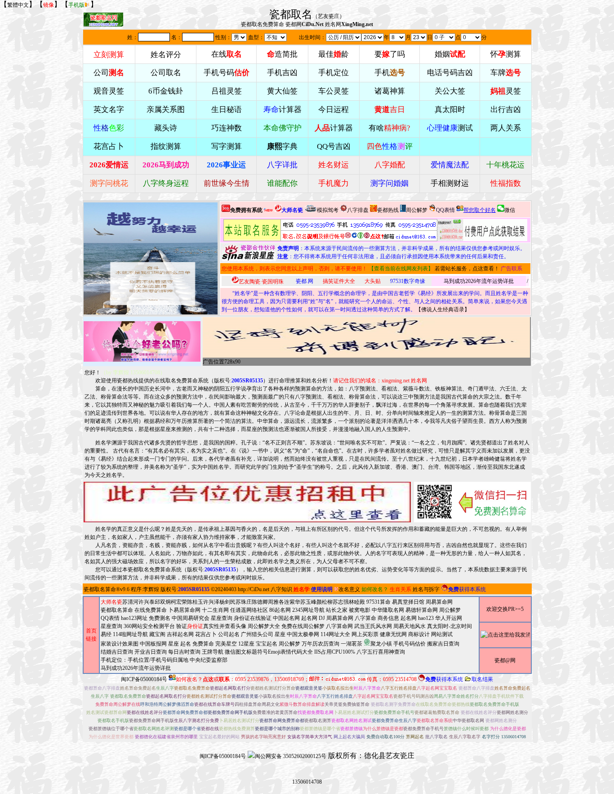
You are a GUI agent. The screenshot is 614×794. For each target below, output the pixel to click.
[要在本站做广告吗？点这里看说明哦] (247, 502)
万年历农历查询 (320, 644)
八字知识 (281, 589)
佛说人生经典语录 (442, 309)
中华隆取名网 (388, 610)
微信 (509, 210)
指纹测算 (166, 146)
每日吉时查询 (184, 652)
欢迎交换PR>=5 (505, 609)
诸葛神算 (389, 91)
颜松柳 (324, 602)
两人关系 (505, 128)
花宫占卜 (206, 634)
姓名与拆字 (426, 589)
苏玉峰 (308, 602)
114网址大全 (335, 634)
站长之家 (336, 610)
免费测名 (159, 618)
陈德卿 (260, 602)
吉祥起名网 (180, 634)
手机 (389, 72)
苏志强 (341, 602)
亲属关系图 (166, 109)
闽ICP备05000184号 (144, 679)
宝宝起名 (266, 644)
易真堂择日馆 (408, 602)
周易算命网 (339, 618)
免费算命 (203, 644)
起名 (185, 644)
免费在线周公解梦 (303, 626)
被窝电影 (359, 610)
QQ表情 (110, 618)
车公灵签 (333, 91)
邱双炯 (163, 602)
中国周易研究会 (190, 618)
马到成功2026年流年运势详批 (479, 281)
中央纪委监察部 (208, 660)
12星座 (246, 644)
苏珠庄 (244, 602)
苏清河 (130, 602)
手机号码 (226, 72)
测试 (450, 128)
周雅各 (276, 602)
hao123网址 (134, 618)
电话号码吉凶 (450, 72)
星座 (280, 634)
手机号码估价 (409, 644)
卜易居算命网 (184, 610)
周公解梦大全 (264, 626)
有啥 (389, 128)
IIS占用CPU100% (334, 652)
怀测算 (505, 54)
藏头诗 (165, 128)
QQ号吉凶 (334, 146)
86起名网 (280, 610)
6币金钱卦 (165, 91)
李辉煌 (151, 589)
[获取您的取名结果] (482, 230)
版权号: (238, 380)
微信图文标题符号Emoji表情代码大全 (269, 652)
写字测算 (226, 146)
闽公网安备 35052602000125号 (290, 756)
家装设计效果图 (119, 644)
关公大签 (450, 91)
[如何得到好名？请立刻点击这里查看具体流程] (330, 230)
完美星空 (226, 644)
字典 (282, 146)
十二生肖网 (215, 610)
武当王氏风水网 (373, 626)
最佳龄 (333, 54)
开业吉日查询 (150, 652)
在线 (226, 54)
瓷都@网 (505, 660)
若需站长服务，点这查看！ (467, 268)
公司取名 (166, 72)
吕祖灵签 (226, 91)
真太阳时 (450, 109)
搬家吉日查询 (443, 644)
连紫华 (292, 602)
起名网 (309, 618)
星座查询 (111, 626)
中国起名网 (286, 618)
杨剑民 (227, 602)
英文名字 (108, 109)
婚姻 (450, 54)
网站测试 (442, 634)
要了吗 (389, 54)
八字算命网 (339, 626)
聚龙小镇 (381, 644)
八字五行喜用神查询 (380, 652)
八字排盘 (358, 210)
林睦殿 (357, 602)
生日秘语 (226, 109)
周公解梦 (416, 210)
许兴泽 (211, 602)
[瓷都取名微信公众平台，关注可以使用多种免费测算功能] (472, 502)
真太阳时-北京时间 (449, 626)
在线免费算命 (150, 610)
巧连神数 (226, 128)
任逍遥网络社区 (249, 610)
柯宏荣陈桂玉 (187, 602)
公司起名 (229, 634)
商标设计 (419, 634)
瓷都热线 (388, 210)
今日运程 (333, 109)
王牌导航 (212, 652)
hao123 (426, 618)
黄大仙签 (282, 91)
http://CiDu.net (253, 589)
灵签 (505, 91)
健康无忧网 (393, 634)
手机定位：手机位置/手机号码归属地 (144, 660)
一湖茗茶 (351, 644)
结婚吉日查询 (117, 652)
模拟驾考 (327, 210)
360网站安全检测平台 (149, 626)
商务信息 (388, 618)
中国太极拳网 (303, 634)
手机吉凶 (282, 72)
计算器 (282, 109)
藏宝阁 (157, 634)
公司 (108, 72)
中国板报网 (153, 644)
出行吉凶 (505, 109)
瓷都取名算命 (100, 589)
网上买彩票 (364, 634)
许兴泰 (146, 602)
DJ (322, 618)
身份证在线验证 (252, 618)
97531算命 (378, 602)
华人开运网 (448, 618)
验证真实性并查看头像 (211, 626)
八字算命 (365, 618)
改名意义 (349, 589)
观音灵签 (108, 91)
